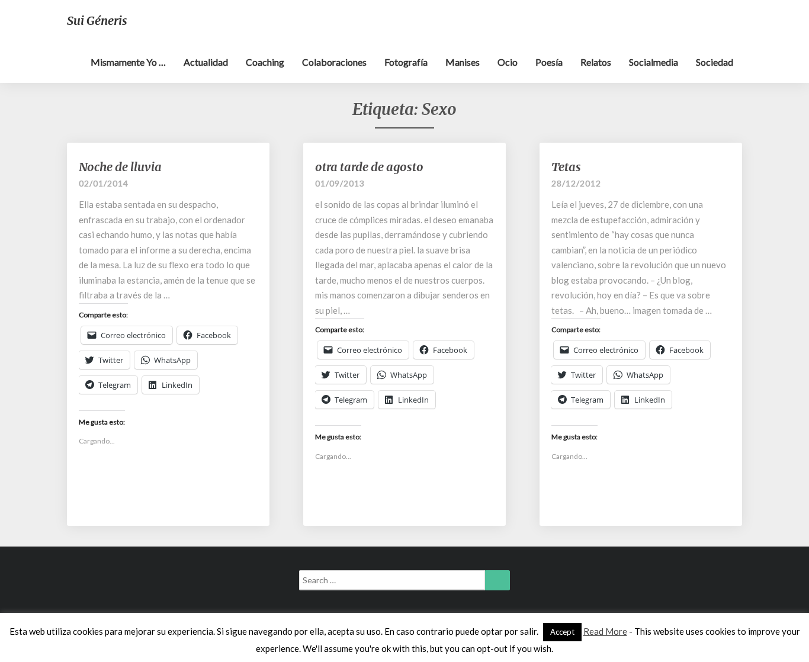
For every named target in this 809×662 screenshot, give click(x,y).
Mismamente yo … (128, 62)
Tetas (566, 166)
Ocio (507, 62)
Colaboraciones (334, 62)
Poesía (549, 62)
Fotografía (406, 62)
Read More (605, 631)
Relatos (595, 62)
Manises (462, 62)
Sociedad (714, 62)
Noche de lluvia (120, 166)
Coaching (265, 62)
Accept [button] (562, 632)
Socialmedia (653, 62)
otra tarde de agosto (369, 166)
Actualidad (206, 62)
